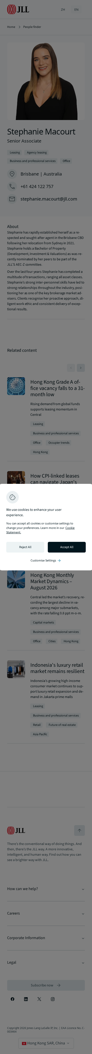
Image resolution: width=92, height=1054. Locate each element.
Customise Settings (46, 560)
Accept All (66, 547)
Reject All (25, 547)
